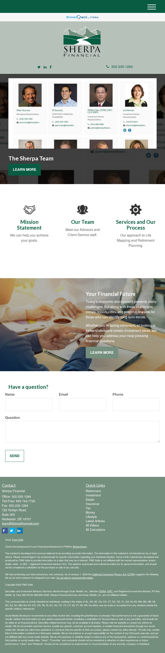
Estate (90, 499)
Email (63, 394)
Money (90, 512)
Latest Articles (95, 521)
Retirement (93, 491)
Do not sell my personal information (75, 577)
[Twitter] (39, 67)
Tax (88, 508)
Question (12, 417)
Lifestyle (91, 516)
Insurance (92, 504)
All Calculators (95, 529)
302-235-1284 (122, 66)
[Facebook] (51, 67)
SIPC (110, 591)
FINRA (102, 591)
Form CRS (17, 539)
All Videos (92, 525)
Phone (118, 394)
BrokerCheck (80, 546)
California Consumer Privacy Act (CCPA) (113, 574)
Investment (93, 495)
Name (10, 394)
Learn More (24, 169)
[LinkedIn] (45, 67)
